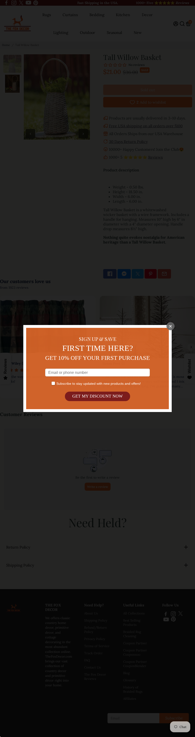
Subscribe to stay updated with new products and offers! (98, 383)
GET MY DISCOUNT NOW (97, 396)
